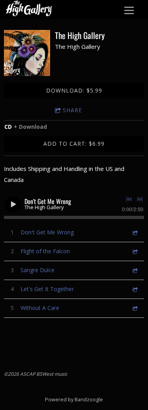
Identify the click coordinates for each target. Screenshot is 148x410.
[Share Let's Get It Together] (135, 289)
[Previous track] (129, 199)
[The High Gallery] (27, 53)
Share (72, 110)
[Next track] (139, 199)
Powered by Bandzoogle (74, 399)
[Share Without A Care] (135, 308)
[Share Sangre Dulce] (135, 270)
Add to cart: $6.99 (74, 143)
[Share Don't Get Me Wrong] (135, 232)
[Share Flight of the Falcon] (135, 251)
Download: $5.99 (74, 90)
